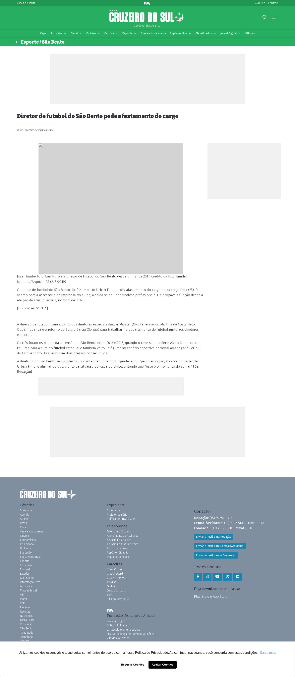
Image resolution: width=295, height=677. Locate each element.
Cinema (24, 535)
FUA (110, 610)
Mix (22, 594)
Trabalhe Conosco (118, 557)
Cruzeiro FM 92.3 (117, 578)
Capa (43, 33)
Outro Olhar (27, 620)
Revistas (25, 611)
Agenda (24, 514)
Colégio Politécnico (118, 625)
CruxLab (111, 582)
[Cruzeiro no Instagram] (207, 577)
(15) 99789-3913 (221, 518)
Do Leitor (25, 548)
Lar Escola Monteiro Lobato (123, 629)
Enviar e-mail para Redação (213, 536)
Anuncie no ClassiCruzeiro (122, 544)
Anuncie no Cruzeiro (119, 540)
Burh (109, 594)
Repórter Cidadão (117, 552)
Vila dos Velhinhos (118, 638)
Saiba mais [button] (268, 652)
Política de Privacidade (121, 519)
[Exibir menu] (273, 17)
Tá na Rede (27, 632)
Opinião (91, 33)
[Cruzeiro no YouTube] (217, 577)
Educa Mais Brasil (30, 557)
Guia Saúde (27, 578)
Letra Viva (26, 586)
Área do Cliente (26, 3)
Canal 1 (24, 527)
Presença (26, 624)
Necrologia (26, 616)
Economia (26, 565)
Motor (23, 599)
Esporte (127, 33)
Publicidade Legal (117, 548)
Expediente (113, 510)
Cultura (109, 33)
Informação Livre (30, 582)
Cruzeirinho (27, 544)
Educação (26, 552)
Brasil (23, 523)
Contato (273, 3)
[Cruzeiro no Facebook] (198, 577)
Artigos (24, 519)
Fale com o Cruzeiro (119, 531)
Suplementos (178, 33)
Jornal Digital (228, 33)
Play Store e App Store (210, 596)
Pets (22, 603)
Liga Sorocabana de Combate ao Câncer (131, 634)
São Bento (26, 628)
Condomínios (28, 540)
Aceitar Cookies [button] (162, 664)
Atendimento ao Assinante (122, 535)
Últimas (250, 33)
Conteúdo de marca (153, 33)
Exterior (24, 573)
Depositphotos (116, 590)
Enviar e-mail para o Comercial (216, 555)
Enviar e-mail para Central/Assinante (219, 546)
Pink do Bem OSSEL (119, 599)
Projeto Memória (117, 514)
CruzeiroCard (115, 573)
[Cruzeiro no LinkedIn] (237, 577)
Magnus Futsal (28, 590)
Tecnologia (26, 637)
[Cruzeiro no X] (227, 577)
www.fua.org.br (116, 621)
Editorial (25, 569)
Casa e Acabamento (32, 531)
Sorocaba (56, 33)
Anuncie (260, 3)
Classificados (203, 33)
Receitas (25, 607)
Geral (74, 33)
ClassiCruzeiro (115, 569)
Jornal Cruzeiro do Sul (147, 17)
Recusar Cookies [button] (132, 664)
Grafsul (111, 586)
